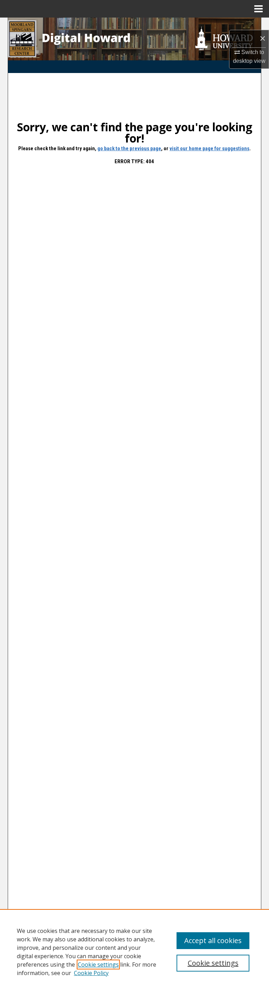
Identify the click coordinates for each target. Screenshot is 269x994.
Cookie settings (98, 964)
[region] (134, 951)
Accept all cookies (213, 940)
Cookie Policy (91, 973)
